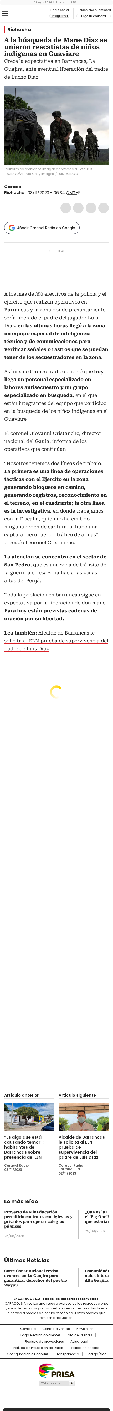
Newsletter (84, 1329)
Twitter (78, 208)
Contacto (28, 1329)
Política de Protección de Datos (38, 1348)
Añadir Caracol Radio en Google (46, 227)
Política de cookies (85, 1348)
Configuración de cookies (28, 1354)
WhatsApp (103, 208)
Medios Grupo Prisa (56, 1383)
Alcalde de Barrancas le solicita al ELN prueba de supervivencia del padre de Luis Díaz (56, 640)
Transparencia (67, 1354)
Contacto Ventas (56, 1329)
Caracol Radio (26, 14)
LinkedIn (91, 208)
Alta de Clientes (79, 1335)
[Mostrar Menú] (5, 13)
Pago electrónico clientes (40, 1335)
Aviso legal (79, 1341)
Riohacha (19, 29)
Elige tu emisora (93, 16)
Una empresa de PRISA (56, 1370)
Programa (60, 15)
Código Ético (96, 1354)
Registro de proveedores (44, 1341)
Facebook (65, 208)
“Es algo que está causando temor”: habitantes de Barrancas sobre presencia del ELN (24, 1147)
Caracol (13, 187)
